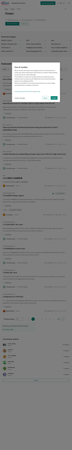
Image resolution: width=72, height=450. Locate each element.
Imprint (38, 92)
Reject (45, 98)
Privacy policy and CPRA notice (23, 92)
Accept (54, 98)
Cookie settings (19, 98)
